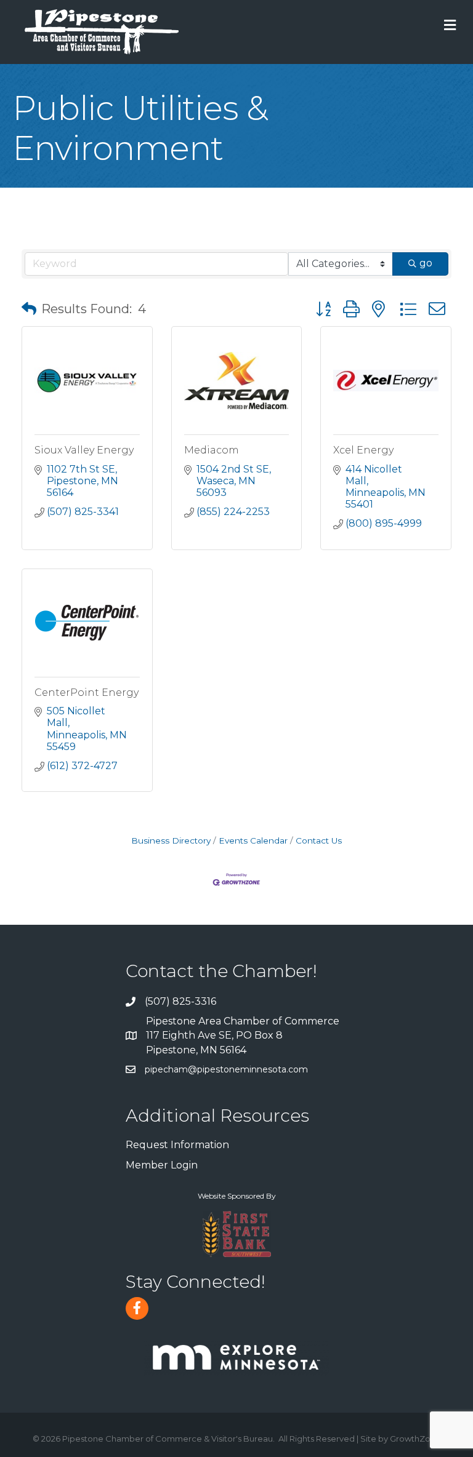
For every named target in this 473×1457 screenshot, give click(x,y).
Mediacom (211, 450)
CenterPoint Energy (86, 692)
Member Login (162, 1165)
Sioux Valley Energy (84, 450)
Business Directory (171, 840)
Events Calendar (253, 840)
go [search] (425, 263)
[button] (29, 309)
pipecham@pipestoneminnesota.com (226, 1069)
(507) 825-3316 (180, 1001)
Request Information (177, 1145)
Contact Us (319, 840)
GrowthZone (415, 1438)
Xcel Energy (363, 450)
